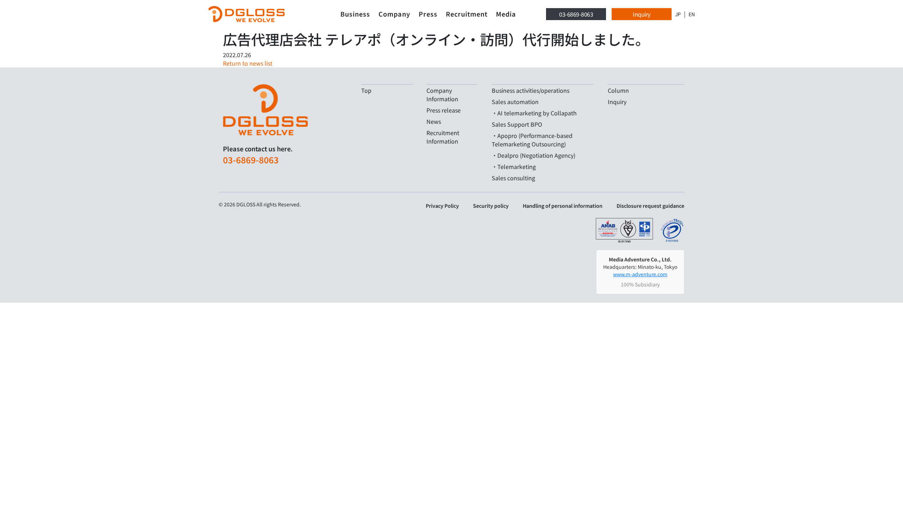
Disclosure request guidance (650, 205)
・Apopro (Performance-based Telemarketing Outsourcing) (532, 139)
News (433, 121)
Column (618, 90)
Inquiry (641, 14)
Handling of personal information (562, 205)
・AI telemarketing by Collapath (534, 113)
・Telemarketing (514, 166)
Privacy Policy (442, 205)
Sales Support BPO (517, 124)
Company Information (442, 94)
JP (678, 14)
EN (692, 14)
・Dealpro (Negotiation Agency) (533, 155)
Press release (443, 110)
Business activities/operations (530, 90)
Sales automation (515, 101)
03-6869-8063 (576, 14)
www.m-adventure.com (640, 274)
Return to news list (247, 63)
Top (366, 90)
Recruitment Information (442, 136)
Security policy (491, 205)
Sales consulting (513, 178)
